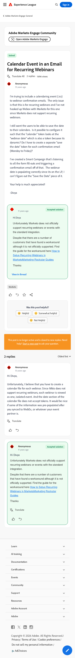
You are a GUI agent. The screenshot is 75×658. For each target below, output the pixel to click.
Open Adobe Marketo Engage (32, 39)
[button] (18, 76)
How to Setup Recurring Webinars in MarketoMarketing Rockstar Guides (36, 255)
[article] (37, 399)
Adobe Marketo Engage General (19, 15)
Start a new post (30, 343)
